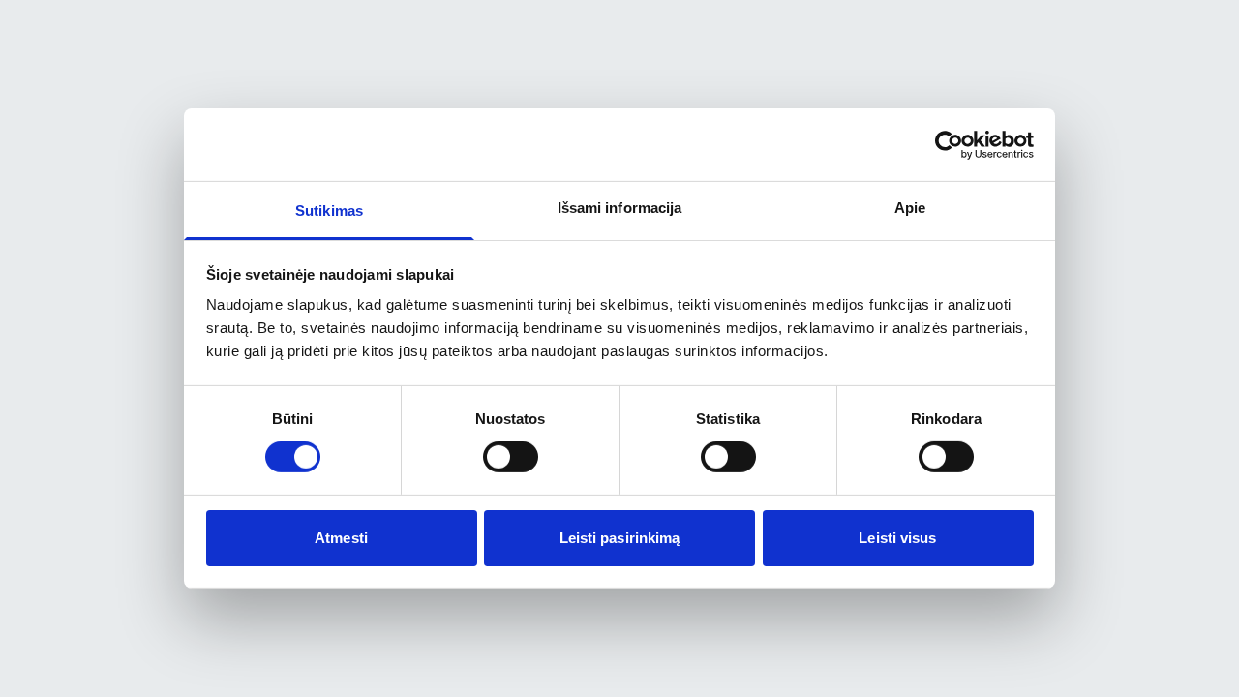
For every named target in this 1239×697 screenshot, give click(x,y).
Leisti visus (897, 538)
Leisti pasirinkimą (619, 538)
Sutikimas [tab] (329, 210)
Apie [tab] (909, 207)
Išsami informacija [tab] (620, 207)
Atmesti (341, 538)
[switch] (510, 456)
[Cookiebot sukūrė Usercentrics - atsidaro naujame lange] (949, 144)
